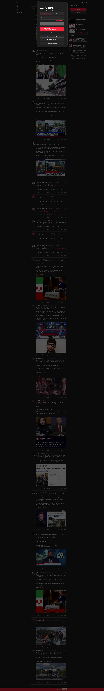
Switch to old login (62, 3)
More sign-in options (52, 43)
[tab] (46, 14)
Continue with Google (53, 36)
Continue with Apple (53, 39)
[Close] (39, 4)
